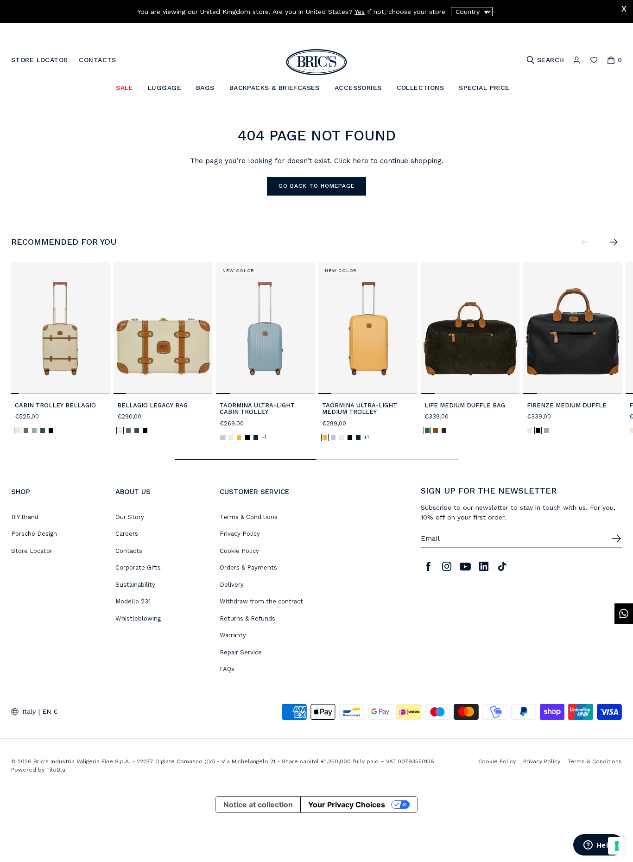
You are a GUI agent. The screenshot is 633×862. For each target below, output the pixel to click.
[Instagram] (446, 566)
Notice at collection (258, 804)
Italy (29, 711)
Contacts (128, 550)
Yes (359, 11)
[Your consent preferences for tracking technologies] (617, 846)
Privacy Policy (240, 533)
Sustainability (135, 584)
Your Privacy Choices (346, 804)
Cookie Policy (239, 550)
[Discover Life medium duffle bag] (470, 328)
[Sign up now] (616, 538)
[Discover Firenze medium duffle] (572, 328)
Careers (126, 533)
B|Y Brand (24, 516)
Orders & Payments (248, 567)
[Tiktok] (502, 566)
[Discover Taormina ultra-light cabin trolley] (265, 328)
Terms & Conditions (249, 516)
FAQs (227, 669)
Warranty (233, 635)
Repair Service (241, 652)
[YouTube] (465, 566)
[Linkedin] (483, 566)
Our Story (129, 516)
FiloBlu (55, 770)
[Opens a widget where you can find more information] (598, 845)
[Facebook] (428, 566)
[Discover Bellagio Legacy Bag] (163, 328)
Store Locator (31, 550)
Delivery (232, 584)
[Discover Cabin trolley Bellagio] (60, 328)
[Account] (577, 60)
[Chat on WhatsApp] (623, 613)
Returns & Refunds (247, 618)
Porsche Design (34, 533)
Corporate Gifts (138, 567)
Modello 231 (133, 601)
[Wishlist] (594, 60)
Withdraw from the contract (261, 601)
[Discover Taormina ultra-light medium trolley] (367, 328)
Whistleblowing (138, 618)
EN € (50, 711)
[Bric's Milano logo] (316, 62)
